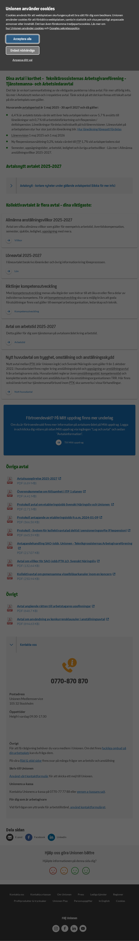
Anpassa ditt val (22, 59)
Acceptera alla (22, 39)
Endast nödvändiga (22, 50)
